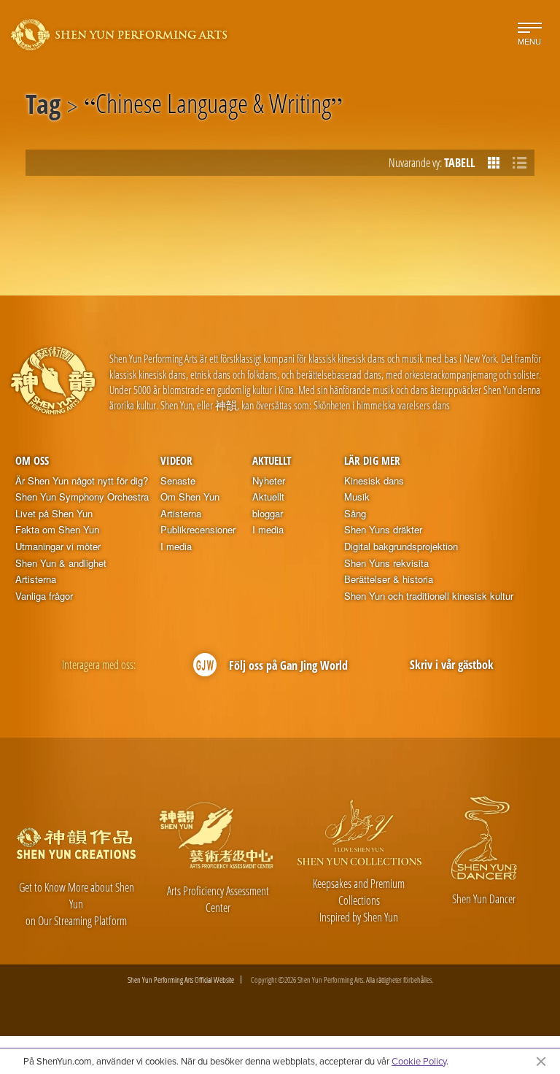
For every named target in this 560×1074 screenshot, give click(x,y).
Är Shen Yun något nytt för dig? (81, 480)
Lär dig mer (372, 460)
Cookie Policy (419, 1060)
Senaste (177, 480)
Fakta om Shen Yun (57, 529)
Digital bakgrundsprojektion (401, 546)
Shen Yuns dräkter (383, 529)
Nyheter (268, 480)
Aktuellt (271, 460)
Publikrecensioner (198, 529)
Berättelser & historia (388, 579)
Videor (176, 460)
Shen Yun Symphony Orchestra (82, 496)
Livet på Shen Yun (54, 513)
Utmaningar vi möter (58, 546)
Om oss (32, 460)
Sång (355, 513)
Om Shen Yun (189, 496)
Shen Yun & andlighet (60, 563)
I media (176, 546)
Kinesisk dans (374, 480)
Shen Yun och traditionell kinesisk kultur (428, 596)
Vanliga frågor (44, 596)
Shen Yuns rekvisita (386, 563)
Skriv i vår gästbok (452, 665)
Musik (357, 496)
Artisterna (35, 579)
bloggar (267, 513)
